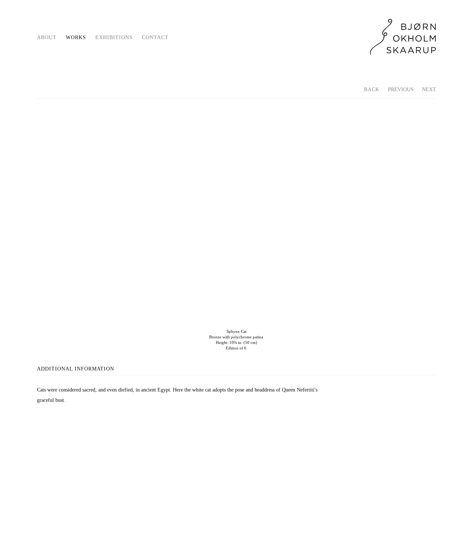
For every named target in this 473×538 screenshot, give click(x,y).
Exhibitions (114, 37)
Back (372, 89)
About (47, 37)
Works (76, 37)
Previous (401, 89)
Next (429, 89)
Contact (155, 37)
